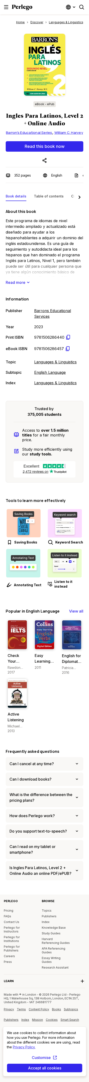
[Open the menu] (6, 7)
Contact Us (11, 922)
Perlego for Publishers (12, 948)
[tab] (16, 197)
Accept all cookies (44, 1068)
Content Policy (39, 1011)
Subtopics (71, 1009)
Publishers (49, 916)
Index (46, 922)
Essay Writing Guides (51, 960)
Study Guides (51, 933)
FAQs (7, 916)
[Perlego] (22, 8)
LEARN (9, 981)
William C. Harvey (68, 132)
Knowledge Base (54, 927)
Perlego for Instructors (12, 929)
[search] (81, 7)
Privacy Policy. (24, 1047)
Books (56, 1009)
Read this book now (45, 146)
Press (8, 962)
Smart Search (70, 1019)
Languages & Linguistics (55, 362)
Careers (9, 956)
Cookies (52, 1019)
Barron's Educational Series (29, 132)
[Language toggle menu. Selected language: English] (71, 7)
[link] (17, 647)
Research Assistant (55, 967)
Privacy (9, 1009)
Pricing (8, 910)
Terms (21, 1009)
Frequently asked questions (32, 751)
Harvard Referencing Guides (56, 941)
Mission (37, 1019)
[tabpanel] (44, 296)
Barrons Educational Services (52, 313)
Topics (47, 910)
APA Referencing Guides (53, 950)
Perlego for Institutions (12, 939)
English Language (50, 372)
